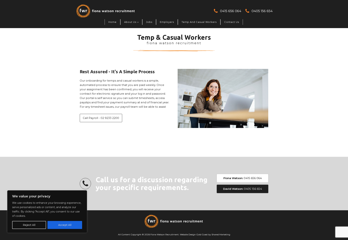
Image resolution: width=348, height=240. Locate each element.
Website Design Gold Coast (194, 234)
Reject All (29, 225)
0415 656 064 (230, 11)
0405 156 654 (262, 11)
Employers (167, 21)
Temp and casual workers (199, 21)
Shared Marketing (221, 234)
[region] (47, 211)
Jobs (149, 21)
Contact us (231, 21)
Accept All (64, 225)
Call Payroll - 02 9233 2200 (101, 118)
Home (112, 21)
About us (130, 21)
